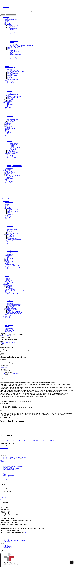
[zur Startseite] (9, 198)
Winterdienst (14, 44)
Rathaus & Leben (6, 17)
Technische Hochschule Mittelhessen (14, 85)
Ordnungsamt (12, 36)
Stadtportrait (7, 218)
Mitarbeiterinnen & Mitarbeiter (13, 47)
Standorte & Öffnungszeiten (12, 25)
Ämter (8, 27)
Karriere (8, 49)
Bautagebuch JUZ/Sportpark (15, 147)
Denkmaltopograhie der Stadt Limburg (14, 165)
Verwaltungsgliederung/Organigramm (16, 46)
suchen (2, 354)
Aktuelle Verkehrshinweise (10, 172)
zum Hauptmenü (6, 3)
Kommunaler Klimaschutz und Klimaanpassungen (16, 71)
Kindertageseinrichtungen (12, 84)
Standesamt (7, 22)
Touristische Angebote (9, 104)
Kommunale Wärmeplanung (12, 73)
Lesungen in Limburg (11, 117)
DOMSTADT (7, 62)
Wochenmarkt (7, 125)
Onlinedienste (7, 20)
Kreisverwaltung (6, 539)
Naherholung (7, 124)
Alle (35, 352)
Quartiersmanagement (14, 144)
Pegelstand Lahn (10, 100)
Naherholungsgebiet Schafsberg (13, 140)
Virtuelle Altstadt (8, 106)
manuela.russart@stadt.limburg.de (11, 373)
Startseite (4, 188)
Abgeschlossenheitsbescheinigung (13, 158)
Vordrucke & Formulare (11, 155)
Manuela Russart (3, 367)
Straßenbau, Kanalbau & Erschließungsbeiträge (13, 167)
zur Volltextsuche (6, 7)
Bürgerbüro (7, 21)
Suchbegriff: (2, 349)
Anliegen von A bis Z (9, 18)
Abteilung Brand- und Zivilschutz (11, 161)
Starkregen (9, 76)
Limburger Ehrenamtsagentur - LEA (14, 96)
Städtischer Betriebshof (14, 43)
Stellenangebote (12, 50)
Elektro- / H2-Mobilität (9, 176)
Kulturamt (11, 37)
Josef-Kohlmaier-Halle (11, 120)
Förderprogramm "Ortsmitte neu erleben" (14, 166)
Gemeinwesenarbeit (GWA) (12, 94)
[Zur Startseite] (6, 335)
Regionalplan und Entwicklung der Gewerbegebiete (14, 136)
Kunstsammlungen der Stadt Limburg (14, 114)
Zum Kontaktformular (4, 497)
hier (19, 530)
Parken (6, 174)
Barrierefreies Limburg (9, 182)
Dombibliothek (10, 116)
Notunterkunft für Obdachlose (12, 92)
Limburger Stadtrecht (4, 430)
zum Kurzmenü (5, 6)
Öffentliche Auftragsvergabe (10, 135)
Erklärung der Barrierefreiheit (8, 190)
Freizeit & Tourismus (6, 102)
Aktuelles (7, 60)
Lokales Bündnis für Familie (12, 97)
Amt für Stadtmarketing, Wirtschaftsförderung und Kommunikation (22, 45)
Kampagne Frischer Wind (9, 184)
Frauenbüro (12, 29)
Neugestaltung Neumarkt (12, 150)
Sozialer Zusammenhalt (14, 143)
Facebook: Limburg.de (7, 545)
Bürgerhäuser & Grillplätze (10, 128)
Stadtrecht (7, 66)
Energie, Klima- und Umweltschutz (11, 68)
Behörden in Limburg (9, 101)
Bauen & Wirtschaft (6, 130)
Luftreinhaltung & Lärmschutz (10, 180)
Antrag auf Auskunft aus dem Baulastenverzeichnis (14, 457)
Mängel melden (8, 23)
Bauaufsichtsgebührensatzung (5, 427)
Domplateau (9, 141)
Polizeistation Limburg (7, 541)
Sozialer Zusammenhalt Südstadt (13, 142)
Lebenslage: (2, 350)
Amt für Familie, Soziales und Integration (17, 38)
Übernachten (7, 108)
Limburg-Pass (9, 93)
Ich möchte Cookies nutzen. (10, 15)
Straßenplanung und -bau (9, 183)
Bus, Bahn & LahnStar (9, 171)
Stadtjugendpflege (10, 81)
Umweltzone (7, 177)
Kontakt (4, 474)
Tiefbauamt (12, 42)
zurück (1, 460)
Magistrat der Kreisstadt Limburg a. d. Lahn (8, 486)
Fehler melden (5, 479)
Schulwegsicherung (8, 173)
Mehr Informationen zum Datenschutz (7, 197)
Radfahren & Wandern (9, 107)
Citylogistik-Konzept (9, 178)
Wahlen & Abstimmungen (10, 67)
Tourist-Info (7, 103)
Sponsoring (12, 146)
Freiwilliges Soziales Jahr (14, 51)
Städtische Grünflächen (14, 70)
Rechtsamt (12, 35)
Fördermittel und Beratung (12, 75)
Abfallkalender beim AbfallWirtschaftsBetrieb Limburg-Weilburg (14, 540)
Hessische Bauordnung (7, 439)
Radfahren (7, 179)
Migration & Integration (9, 86)
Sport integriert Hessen (11, 87)
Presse (4, 189)
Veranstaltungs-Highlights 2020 (13, 111)
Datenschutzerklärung (7, 476)
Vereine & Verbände (8, 126)
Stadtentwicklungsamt (14, 41)
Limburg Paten (10, 98)
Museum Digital (10, 115)
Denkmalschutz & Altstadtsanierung (11, 162)
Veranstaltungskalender (9, 110)
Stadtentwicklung (8, 139)
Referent (11, 30)
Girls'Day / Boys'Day (14, 58)
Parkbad (6, 109)
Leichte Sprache (6, 191)
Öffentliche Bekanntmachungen (11, 19)
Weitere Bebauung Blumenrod (12, 152)
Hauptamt (11, 31)
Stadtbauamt (12, 40)
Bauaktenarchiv (10, 156)
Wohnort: (2, 351)
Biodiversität (9, 69)
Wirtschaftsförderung (9, 132)
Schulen (8, 83)
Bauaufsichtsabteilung (4, 448)
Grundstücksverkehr (13, 28)
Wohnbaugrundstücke (9, 168)
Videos (11, 56)
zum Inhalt (5, 2)
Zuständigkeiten (10, 154)
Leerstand (9, 133)
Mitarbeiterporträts (13, 57)
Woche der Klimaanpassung (12, 79)
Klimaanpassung (10, 77)
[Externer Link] (38, 466)
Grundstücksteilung (11, 159)
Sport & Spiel (7, 127)
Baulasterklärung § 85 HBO (10, 458)
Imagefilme (7, 105)
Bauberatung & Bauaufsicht (10, 153)
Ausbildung (12, 52)
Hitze (8, 78)
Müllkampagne (10, 72)
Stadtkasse (12, 34)
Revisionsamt (12, 32)
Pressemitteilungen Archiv (12, 61)
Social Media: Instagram (7, 547)
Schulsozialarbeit (10, 82)
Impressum (5, 477)
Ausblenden (3, 15)
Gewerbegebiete (8, 169)
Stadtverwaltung (8, 24)
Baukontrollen (10, 160)
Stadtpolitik (7, 65)
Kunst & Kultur (8, 112)
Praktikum (11, 53)
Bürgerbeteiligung (13, 148)
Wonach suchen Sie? (4, 334)
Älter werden (9, 91)
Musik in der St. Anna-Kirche (12, 119)
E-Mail (4, 493)
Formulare (9, 48)
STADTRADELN (10, 74)
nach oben (2, 461)
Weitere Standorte (3, 495)
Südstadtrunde (12, 145)
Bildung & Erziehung (9, 80)
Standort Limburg (8, 131)
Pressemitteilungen (10, 121)
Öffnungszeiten (12, 26)
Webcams (7, 129)
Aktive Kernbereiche (11, 151)
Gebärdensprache (6, 192)
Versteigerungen (10, 59)
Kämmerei (12, 33)
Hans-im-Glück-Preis (11, 118)
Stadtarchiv (7, 122)
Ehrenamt (7, 95)
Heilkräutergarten (8, 123)
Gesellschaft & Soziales (9, 242)
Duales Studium (13, 55)
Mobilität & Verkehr (6, 170)
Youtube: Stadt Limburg (7, 546)
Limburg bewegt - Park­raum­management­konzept (14, 175)
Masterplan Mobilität (9, 181)
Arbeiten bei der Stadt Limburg (15, 54)
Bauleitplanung (8, 137)
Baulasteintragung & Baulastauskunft (14, 157)
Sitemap (4, 478)
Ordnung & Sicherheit (9, 99)
